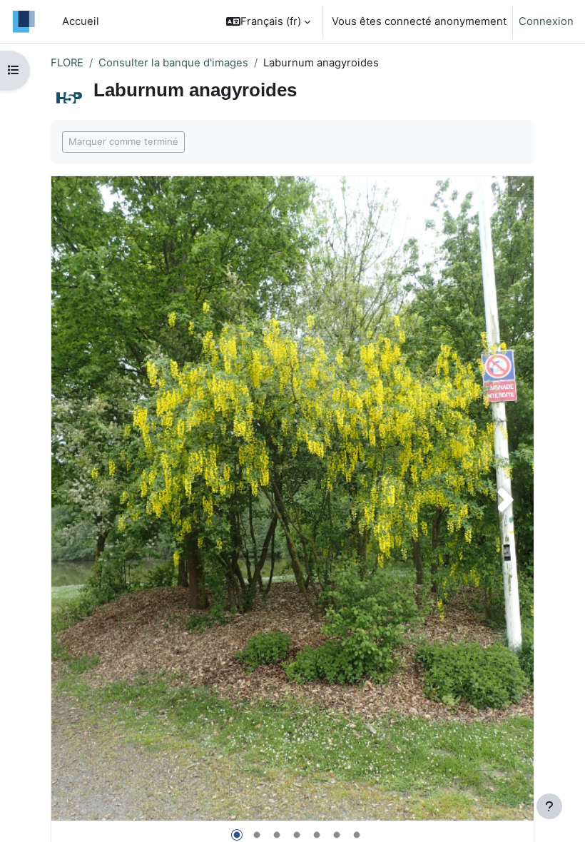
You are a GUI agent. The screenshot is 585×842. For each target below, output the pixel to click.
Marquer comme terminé (123, 141)
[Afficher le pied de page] (549, 806)
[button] (268, 21)
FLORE (67, 62)
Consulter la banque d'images (173, 62)
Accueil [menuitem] (80, 21)
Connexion (546, 21)
